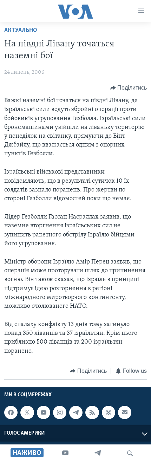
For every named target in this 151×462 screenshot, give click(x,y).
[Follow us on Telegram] (76, 412)
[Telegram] (98, 453)
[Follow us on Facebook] (11, 412)
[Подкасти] (108, 412)
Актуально (20, 30)
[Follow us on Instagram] (59, 412)
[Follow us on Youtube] (43, 412)
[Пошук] (129, 453)
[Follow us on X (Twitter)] (27, 412)
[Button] (128, 87)
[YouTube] (65, 453)
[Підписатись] (124, 412)
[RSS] (92, 412)
